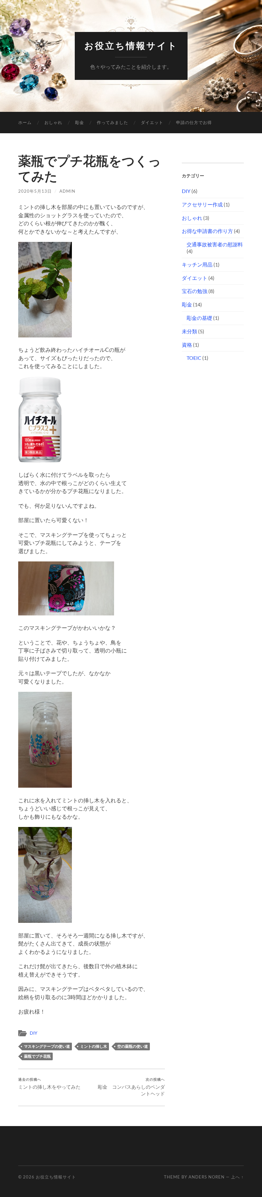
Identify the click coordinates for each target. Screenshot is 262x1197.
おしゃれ (53, 122)
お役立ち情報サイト (131, 46)
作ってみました (112, 122)
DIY (33, 1033)
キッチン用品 (197, 264)
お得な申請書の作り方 (207, 231)
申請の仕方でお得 (194, 122)
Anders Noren (207, 1176)
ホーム (25, 122)
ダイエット (152, 122)
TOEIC (194, 358)
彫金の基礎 (199, 318)
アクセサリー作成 (202, 204)
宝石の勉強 (194, 291)
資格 (187, 345)
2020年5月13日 (35, 191)
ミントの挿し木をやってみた (49, 1083)
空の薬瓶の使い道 (132, 1046)
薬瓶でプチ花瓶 (37, 1056)
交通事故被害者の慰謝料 (215, 244)
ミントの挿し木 (93, 1046)
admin (67, 191)
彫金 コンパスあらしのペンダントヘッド (131, 1086)
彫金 (79, 122)
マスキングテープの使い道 (47, 1046)
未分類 (189, 331)
